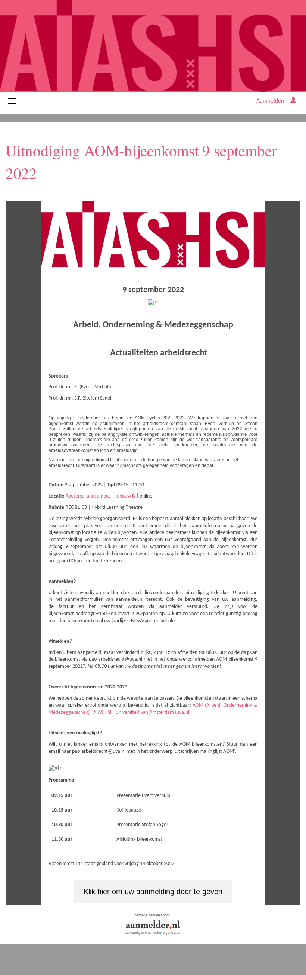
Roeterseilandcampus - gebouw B (100, 496)
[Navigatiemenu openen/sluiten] (12, 101)
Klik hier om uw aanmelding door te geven (153, 891)
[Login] (293, 101)
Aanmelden (270, 101)
